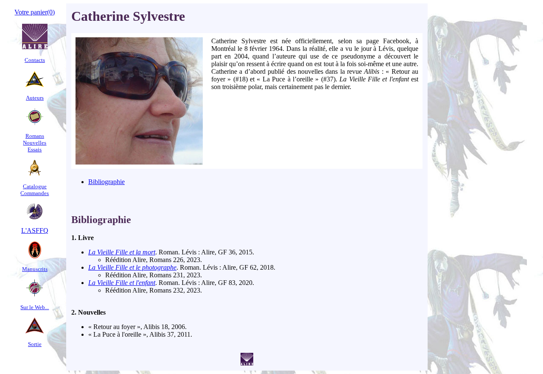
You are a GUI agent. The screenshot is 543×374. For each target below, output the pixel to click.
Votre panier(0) (34, 12)
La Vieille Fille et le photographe (132, 267)
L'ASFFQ (34, 230)
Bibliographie (106, 181)
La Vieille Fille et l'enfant (121, 282)
